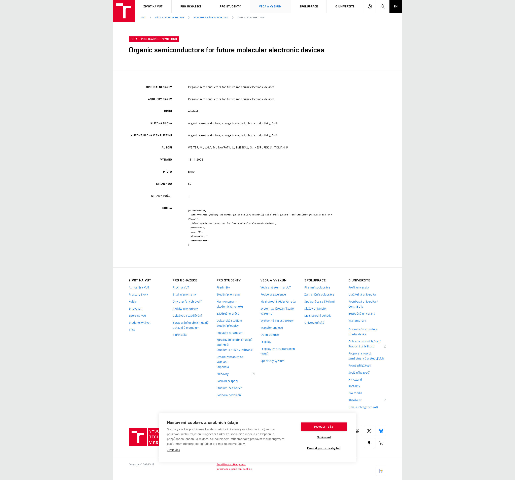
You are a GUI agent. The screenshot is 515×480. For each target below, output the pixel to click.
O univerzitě (344, 6)
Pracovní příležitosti (366, 346)
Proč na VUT (181, 287)
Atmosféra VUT (139, 287)
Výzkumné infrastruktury (277, 320)
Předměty (223, 287)
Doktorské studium (229, 320)
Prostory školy (138, 294)
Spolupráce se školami (319, 301)
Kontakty (354, 386)
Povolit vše (323, 426)
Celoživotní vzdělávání (187, 315)
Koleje (133, 301)
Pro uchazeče (191, 6)
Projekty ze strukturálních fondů (278, 351)
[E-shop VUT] (381, 443)
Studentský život (139, 322)
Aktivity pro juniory (185, 308)
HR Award (355, 379)
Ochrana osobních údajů (364, 341)
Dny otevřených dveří (187, 301)
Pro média (355, 393)
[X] (369, 431)
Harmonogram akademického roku (230, 304)
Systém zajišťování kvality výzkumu (278, 311)
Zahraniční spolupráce (319, 294)
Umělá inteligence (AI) (363, 407)
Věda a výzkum (270, 6)
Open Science (270, 335)
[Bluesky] (381, 431)
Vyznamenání (357, 320)
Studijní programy (185, 294)
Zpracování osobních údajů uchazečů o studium (190, 325)
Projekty (266, 342)
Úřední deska (357, 334)
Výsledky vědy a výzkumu (211, 17)
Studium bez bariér (229, 388)
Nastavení (324, 437)
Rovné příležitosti (359, 365)
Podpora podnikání (229, 395)
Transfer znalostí (272, 328)
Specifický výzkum (273, 361)
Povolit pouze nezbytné (323, 448)
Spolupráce (309, 6)
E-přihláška (180, 335)
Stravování (136, 308)
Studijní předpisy (228, 326)
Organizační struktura (363, 329)
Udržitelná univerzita (362, 294)
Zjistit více (173, 449)
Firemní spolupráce (317, 287)
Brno (132, 330)
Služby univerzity (315, 308)
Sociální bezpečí (227, 381)
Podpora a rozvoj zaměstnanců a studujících (366, 355)
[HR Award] (381, 471)
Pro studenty (230, 6)
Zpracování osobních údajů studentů (234, 342)
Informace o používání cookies (234, 468)
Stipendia (223, 367)
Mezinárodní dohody (317, 315)
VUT (143, 17)
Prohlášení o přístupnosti (231, 464)
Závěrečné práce (228, 313)
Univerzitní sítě (314, 322)
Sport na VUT (137, 315)
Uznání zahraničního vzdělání (230, 359)
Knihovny (228, 374)
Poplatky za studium (230, 333)
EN (396, 6)
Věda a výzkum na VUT (169, 17)
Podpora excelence (273, 294)
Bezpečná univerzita (361, 313)
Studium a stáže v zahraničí (235, 350)
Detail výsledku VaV (251, 17)
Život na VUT (153, 6)
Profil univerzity (358, 287)
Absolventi (360, 400)
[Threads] (357, 431)
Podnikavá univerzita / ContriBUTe (363, 304)
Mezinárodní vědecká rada (278, 301)
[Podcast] (369, 443)
